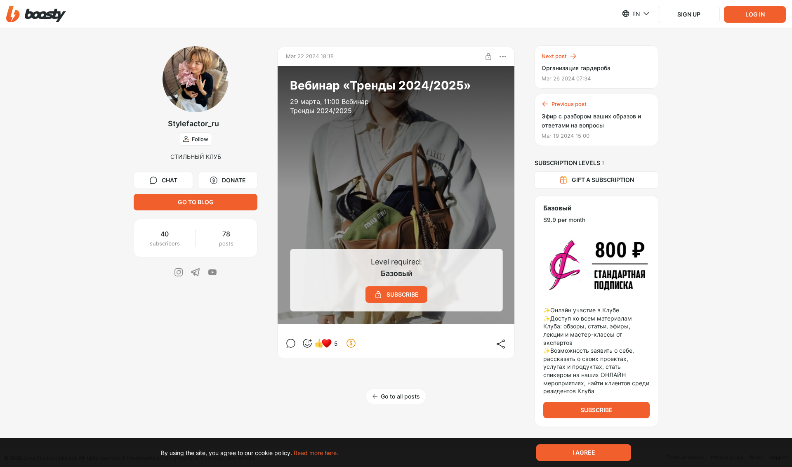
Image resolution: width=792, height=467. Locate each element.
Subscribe (596, 409)
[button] (36, 14)
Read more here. (316, 452)
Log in (755, 14)
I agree (584, 452)
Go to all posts (400, 396)
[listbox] (631, 13)
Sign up (688, 14)
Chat (169, 180)
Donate (234, 180)
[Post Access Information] (488, 56)
